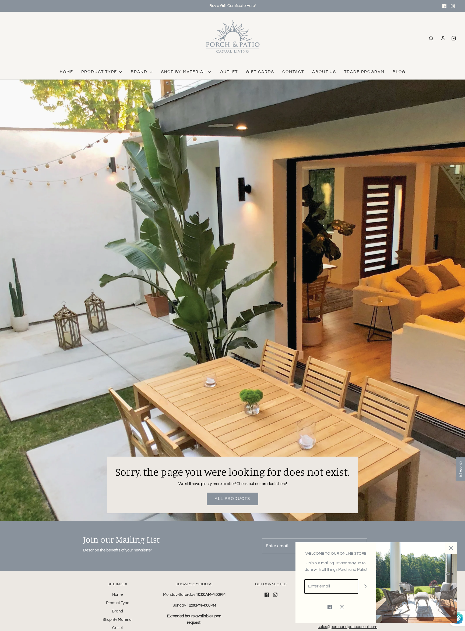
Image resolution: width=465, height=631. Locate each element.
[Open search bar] (431, 38)
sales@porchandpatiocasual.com (347, 627)
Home (66, 72)
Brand (117, 611)
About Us (324, 72)
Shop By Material (117, 620)
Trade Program (364, 72)
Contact (293, 72)
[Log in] (443, 38)
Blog (399, 72)
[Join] (365, 586)
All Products (232, 499)
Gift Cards (260, 72)
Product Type (117, 603)
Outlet (229, 72)
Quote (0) (461, 468)
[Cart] (453, 38)
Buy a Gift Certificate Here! (232, 6)
